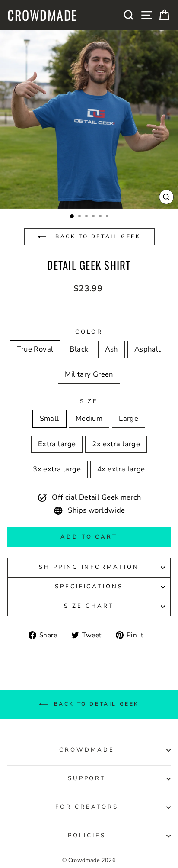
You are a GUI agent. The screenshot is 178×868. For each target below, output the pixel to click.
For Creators (86, 807)
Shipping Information (89, 567)
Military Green (89, 374)
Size (89, 401)
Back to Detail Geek (97, 236)
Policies (87, 835)
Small (49, 418)
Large (128, 418)
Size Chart (89, 606)
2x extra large (116, 444)
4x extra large (121, 469)
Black (79, 349)
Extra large (57, 444)
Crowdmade (42, 15)
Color (89, 332)
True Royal (35, 349)
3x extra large (57, 469)
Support (87, 778)
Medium (89, 418)
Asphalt (147, 349)
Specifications (89, 586)
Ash (111, 349)
